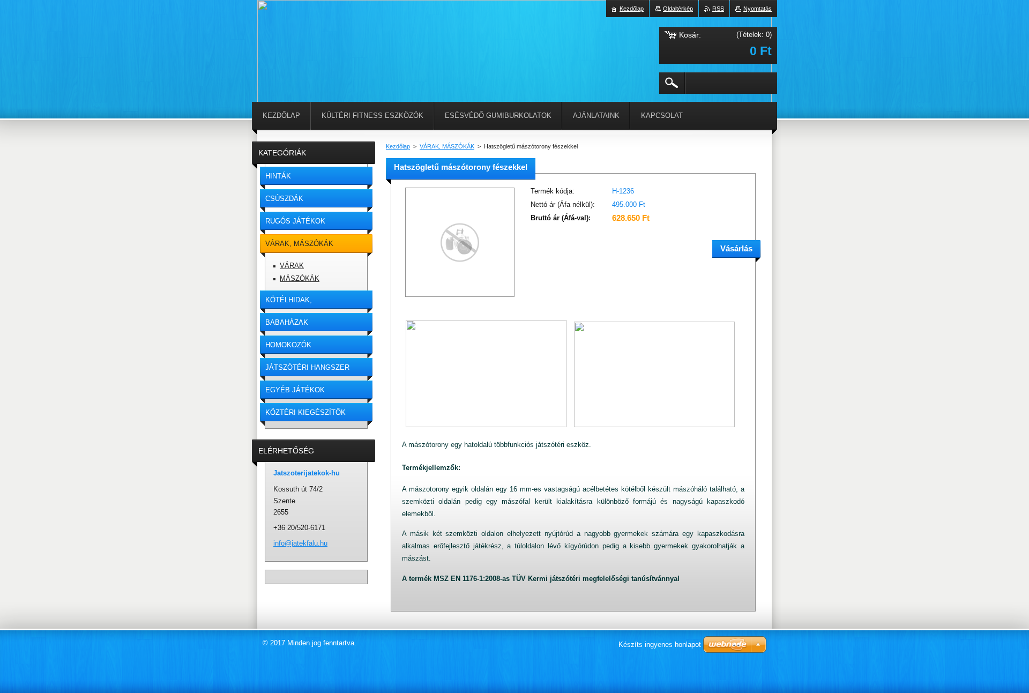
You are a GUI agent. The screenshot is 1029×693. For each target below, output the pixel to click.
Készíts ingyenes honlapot (659, 644)
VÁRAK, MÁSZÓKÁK (447, 146)
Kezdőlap (398, 146)
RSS (718, 8)
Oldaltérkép (678, 8)
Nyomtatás (757, 8)
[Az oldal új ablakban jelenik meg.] (460, 298)
